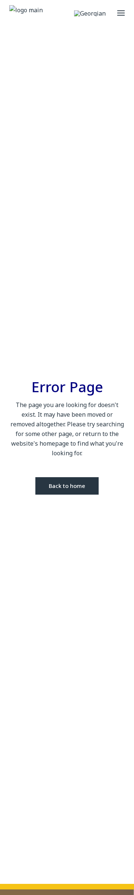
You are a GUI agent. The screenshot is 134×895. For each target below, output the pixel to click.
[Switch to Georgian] (90, 13)
